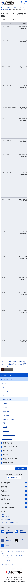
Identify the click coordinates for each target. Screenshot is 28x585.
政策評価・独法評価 (8, 463)
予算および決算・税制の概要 (10, 459)
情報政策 (5, 427)
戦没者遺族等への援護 (8, 419)
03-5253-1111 (14, 579)
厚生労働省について (6, 495)
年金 (3, 395)
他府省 (4, 514)
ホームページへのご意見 (7, 565)
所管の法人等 (5, 516)
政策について (5, 491)
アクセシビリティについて (21, 556)
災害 (4, 423)
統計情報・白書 (5, 499)
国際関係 (5, 403)
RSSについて (19, 560)
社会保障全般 (6, 411)
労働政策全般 (6, 415)
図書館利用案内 (6, 519)
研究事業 (5, 407)
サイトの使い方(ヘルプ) (7, 560)
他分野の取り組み (6, 399)
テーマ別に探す (5, 483)
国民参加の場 (14, 477)
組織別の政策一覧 (7, 443)
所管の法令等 (5, 503)
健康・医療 (5, 383)
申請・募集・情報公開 (7, 507)
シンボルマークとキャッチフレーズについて (7, 556)
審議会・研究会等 (7, 451)
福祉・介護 (5, 387)
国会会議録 (5, 455)
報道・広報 (4, 487)
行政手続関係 (6, 431)
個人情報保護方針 (20, 551)
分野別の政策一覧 (7, 379)
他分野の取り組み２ (7, 439)
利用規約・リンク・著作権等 (7, 552)
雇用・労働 (5, 391)
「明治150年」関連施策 (9, 435)
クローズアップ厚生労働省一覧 (10, 522)
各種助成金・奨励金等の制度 (10, 447)
